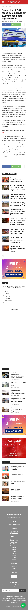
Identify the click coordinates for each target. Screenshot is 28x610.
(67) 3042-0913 (14, 531)
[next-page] (5, 256)
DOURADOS (5, 369)
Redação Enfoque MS (8, 21)
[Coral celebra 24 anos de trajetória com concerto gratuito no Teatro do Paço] (5, 196)
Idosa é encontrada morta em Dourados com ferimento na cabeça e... (18, 384)
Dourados (14, 547)
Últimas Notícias (14, 540)
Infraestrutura (8, 300)
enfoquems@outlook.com (14, 524)
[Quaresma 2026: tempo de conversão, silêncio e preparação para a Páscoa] (5, 498)
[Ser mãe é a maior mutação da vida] (5, 483)
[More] (22, 24)
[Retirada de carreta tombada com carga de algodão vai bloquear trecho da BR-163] (5, 239)
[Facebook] (12, 576)
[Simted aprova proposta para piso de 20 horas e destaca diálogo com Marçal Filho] (5, 409)
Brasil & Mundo (14, 544)
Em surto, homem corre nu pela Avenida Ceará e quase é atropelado (18, 179)
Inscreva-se (22, 590)
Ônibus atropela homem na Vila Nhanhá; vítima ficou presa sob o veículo (18, 231)
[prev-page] (3, 256)
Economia (14, 549)
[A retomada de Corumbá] (5, 476)
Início (3, 6)
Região (14, 555)
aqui (3, 132)
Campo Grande (14, 545)
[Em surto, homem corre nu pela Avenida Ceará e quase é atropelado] (5, 179)
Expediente (14, 566)
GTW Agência (18, 606)
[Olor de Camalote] (5, 491)
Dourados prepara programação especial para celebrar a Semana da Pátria (18, 392)
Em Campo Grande (10, 6)
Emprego (7, 298)
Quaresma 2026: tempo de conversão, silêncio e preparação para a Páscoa (17, 498)
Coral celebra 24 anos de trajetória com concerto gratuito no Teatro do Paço (18, 196)
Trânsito (7, 293)
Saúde (6, 291)
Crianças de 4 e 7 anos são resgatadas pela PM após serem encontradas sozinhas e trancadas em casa (18, 222)
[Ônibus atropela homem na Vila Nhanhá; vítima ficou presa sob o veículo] (5, 231)
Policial (14, 559)
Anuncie (14, 568)
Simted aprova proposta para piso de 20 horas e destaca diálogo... (18, 409)
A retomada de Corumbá (17, 474)
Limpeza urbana (9, 303)
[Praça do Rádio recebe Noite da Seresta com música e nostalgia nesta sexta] (5, 187)
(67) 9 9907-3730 (14, 533)
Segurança (7, 296)
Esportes (14, 553)
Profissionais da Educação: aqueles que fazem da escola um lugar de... (18, 468)
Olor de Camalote (15, 489)
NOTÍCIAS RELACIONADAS (9, 174)
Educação (14, 551)
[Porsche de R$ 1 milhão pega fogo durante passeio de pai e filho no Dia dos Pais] (5, 211)
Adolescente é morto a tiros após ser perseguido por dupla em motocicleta (18, 203)
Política (14, 557)
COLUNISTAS (5, 462)
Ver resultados (14, 309)
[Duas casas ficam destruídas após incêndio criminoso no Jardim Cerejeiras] (5, 248)
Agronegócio (14, 542)
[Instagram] (15, 576)
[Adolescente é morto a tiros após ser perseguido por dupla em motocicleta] (5, 204)
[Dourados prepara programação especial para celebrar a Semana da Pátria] (5, 392)
